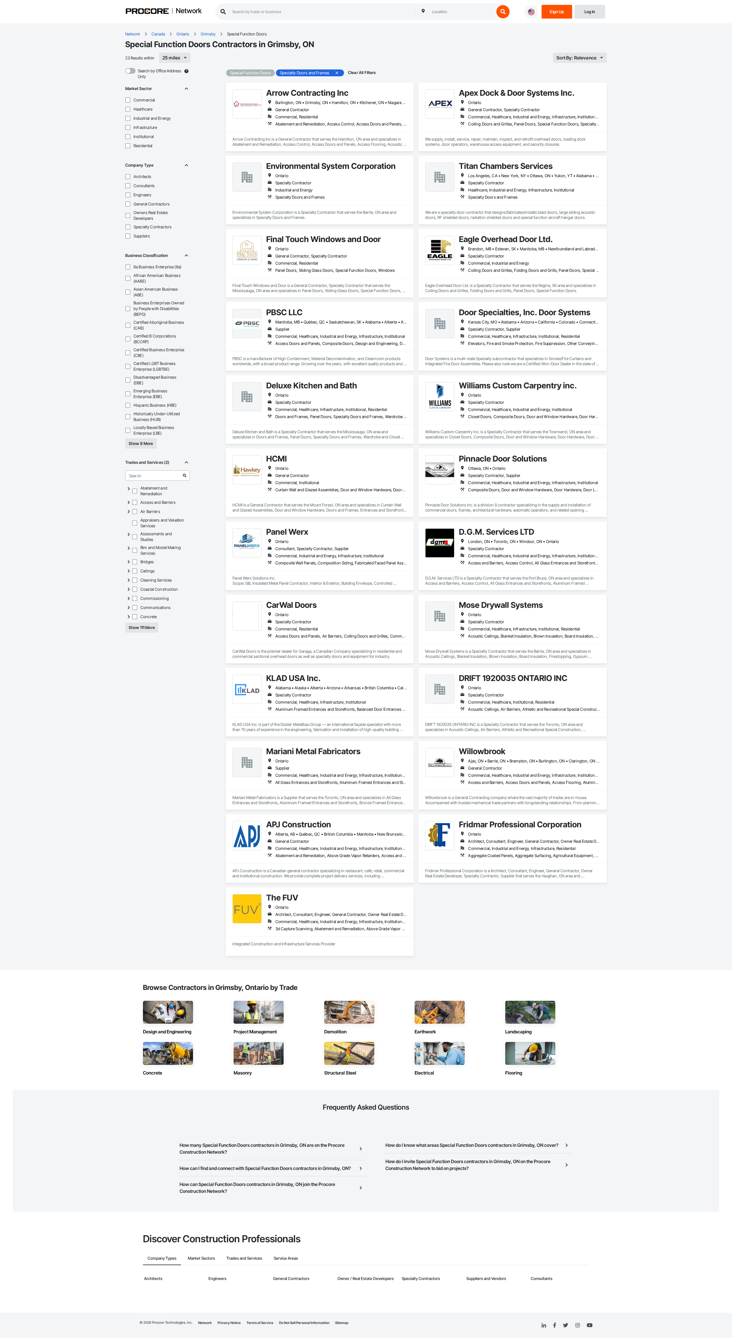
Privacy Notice (229, 1323)
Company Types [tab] (162, 1258)
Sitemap (341, 1323)
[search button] (503, 11)
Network (189, 11)
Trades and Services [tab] (244, 1258)
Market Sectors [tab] (201, 1258)
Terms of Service (259, 1323)
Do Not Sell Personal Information (304, 1323)
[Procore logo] (147, 11)
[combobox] (461, 11)
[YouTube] (589, 1325)
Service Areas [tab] (286, 1258)
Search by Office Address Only (159, 73)
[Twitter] (565, 1325)
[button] (127, 100)
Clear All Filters (362, 72)
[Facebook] (554, 1326)
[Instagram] (577, 1325)
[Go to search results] (184, 475)
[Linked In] (544, 1325)
